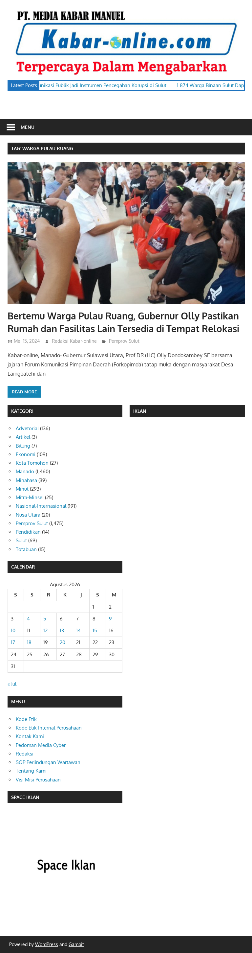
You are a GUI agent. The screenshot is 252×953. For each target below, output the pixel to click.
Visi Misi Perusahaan (38, 780)
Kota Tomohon (32, 463)
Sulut (21, 540)
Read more (24, 391)
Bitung (23, 446)
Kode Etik (26, 719)
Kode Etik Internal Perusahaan (49, 728)
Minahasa (26, 480)
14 (78, 630)
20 (62, 642)
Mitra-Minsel (30, 497)
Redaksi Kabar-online (74, 341)
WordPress (46, 944)
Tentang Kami (31, 771)
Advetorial (27, 428)
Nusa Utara (28, 515)
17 (13, 642)
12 (45, 630)
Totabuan (26, 549)
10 (13, 630)
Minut (22, 489)
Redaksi (24, 754)
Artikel (23, 437)
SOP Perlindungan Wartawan (48, 762)
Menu (27, 127)
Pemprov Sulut (124, 341)
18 (29, 642)
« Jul (12, 684)
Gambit (76, 944)
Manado (25, 471)
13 (62, 630)
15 (95, 630)
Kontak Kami (30, 736)
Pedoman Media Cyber (41, 745)
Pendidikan (28, 532)
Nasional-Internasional (41, 506)
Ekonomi (25, 454)
